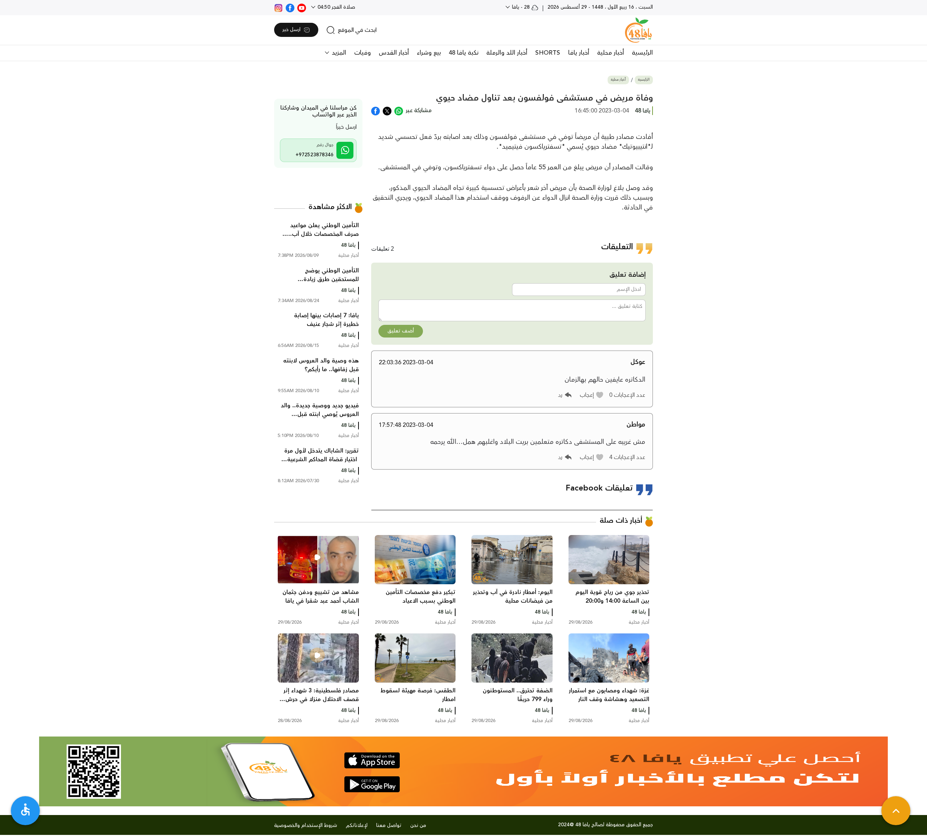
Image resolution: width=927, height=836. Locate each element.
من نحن (418, 825)
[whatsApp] (398, 110)
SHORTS (547, 53)
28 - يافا (521, 7)
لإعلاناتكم (357, 825)
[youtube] (301, 7)
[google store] (372, 784)
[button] (592, 395)
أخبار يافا (578, 53)
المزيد (338, 53)
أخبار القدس (394, 53)
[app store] (372, 760)
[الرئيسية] (638, 30)
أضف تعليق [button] (400, 331)
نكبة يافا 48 (463, 53)
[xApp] (387, 110)
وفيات (362, 53)
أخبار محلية (610, 53)
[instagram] (278, 7)
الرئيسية (642, 53)
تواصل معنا (389, 825)
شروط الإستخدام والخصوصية (305, 825)
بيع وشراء (429, 53)
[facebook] (290, 7)
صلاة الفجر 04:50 (335, 7)
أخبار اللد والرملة (506, 53)
